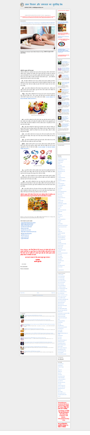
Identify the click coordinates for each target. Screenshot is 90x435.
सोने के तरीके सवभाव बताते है (61, 265)
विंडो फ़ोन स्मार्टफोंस (60, 346)
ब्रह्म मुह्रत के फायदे (60, 202)
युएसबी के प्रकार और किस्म (61, 341)
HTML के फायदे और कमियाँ (61, 276)
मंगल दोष (59, 208)
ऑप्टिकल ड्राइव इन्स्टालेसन (61, 302)
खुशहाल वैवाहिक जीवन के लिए (61, 171)
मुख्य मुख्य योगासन (60, 211)
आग (58, 368)
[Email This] (22, 264)
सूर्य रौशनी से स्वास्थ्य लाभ (25, 235)
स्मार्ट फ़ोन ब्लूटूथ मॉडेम (60, 352)
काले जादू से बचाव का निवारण (61, 376)
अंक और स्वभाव (60, 157)
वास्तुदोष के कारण (60, 231)
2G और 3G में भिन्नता (60, 274)
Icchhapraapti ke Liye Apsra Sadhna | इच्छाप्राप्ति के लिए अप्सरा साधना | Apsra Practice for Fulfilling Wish (66, 103)
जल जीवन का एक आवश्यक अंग (61, 379)
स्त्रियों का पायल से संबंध (25, 228)
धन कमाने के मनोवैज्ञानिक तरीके (61, 185)
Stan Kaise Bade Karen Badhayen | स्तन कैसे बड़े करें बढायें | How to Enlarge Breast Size (35, 346)
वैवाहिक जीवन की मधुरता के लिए (61, 236)
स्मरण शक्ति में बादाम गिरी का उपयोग (62, 394)
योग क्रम (59, 217)
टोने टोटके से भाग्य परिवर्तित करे (61, 180)
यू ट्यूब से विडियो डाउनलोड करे (61, 343)
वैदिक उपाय (59, 234)
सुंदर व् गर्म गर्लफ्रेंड (60, 391)
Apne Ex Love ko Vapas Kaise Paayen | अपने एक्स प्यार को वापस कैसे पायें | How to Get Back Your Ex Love (65, 110)
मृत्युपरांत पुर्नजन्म (60, 214)
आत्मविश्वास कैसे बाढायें (60, 160)
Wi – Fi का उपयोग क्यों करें (61, 290)
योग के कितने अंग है (60, 216)
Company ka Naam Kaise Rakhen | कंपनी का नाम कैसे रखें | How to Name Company (65, 83)
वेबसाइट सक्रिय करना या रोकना (62, 349)
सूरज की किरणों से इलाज (61, 260)
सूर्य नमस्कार (59, 262)
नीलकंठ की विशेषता (60, 188)
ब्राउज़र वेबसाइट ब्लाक (60, 328)
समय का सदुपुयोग (60, 256)
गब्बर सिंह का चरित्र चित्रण (61, 377)
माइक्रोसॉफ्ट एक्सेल (60, 335)
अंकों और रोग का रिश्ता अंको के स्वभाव (62, 159)
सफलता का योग (60, 254)
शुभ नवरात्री (59, 251)
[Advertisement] (37, 12)
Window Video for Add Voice (62, 296)
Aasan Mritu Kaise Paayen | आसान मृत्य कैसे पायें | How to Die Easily (33, 315)
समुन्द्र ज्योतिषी (60, 259)
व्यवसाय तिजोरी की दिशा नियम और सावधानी (28, 222)
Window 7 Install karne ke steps (62, 294)
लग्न (58, 228)
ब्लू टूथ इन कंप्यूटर (60, 330)
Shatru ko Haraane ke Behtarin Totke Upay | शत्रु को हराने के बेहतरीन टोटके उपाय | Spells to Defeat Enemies (38, 342)
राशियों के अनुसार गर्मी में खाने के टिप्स (27, 224)
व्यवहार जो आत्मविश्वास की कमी (61, 239)
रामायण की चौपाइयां (60, 223)
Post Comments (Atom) (39, 295)
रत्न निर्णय (59, 222)
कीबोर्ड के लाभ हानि (60, 311)
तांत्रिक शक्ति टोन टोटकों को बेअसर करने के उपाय (28, 231)
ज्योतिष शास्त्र (59, 179)
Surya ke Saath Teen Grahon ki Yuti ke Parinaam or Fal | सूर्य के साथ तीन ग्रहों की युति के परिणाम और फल (65, 118)
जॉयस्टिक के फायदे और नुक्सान (61, 316)
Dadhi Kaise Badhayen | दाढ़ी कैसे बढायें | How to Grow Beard (32, 351)
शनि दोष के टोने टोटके (60, 245)
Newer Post (22, 292)
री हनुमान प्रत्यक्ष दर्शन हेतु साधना (27, 233)
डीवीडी (59, 319)
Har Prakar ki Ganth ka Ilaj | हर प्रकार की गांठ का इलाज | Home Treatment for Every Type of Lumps (37, 319)
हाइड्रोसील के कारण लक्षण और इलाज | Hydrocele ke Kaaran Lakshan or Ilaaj (33, 328)
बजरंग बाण (59, 199)
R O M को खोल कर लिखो (61, 279)
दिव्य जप (59, 182)
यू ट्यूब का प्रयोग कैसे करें (25, 237)
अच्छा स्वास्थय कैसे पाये (60, 363)
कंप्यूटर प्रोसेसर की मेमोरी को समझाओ (62, 308)
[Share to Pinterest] (25, 264)
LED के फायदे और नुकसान (61, 277)
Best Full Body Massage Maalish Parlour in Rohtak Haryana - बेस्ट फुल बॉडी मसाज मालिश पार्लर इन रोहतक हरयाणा (37, 22)
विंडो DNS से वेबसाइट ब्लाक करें (62, 344)
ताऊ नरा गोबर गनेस (60, 380)
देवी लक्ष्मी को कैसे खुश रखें (61, 183)
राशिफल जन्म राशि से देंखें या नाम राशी (27, 225)
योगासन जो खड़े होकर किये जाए (61, 219)
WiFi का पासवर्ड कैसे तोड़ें (61, 293)
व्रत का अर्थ (59, 240)
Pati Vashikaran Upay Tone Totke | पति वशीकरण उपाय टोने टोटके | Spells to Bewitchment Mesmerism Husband (38, 333)
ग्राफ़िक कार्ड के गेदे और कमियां (61, 314)
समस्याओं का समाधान (60, 257)
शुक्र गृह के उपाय (60, 248)
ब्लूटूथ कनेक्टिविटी (60, 331)
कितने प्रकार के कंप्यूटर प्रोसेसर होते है (62, 310)
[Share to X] (23, 264)
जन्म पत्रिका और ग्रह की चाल (61, 177)
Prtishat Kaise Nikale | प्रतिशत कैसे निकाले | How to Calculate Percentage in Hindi (35, 337)
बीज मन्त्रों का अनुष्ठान (60, 200)
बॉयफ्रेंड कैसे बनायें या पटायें (61, 388)
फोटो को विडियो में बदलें (60, 325)
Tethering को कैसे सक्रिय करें (61, 285)
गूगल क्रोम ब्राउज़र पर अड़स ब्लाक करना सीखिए (63, 313)
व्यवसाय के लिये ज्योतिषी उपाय (61, 237)
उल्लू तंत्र (59, 163)
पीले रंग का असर (60, 194)
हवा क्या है (59, 396)
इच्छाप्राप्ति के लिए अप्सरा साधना (26, 230)
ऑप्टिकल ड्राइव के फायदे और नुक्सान (62, 305)
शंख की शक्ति (59, 242)
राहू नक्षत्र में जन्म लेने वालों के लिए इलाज (63, 225)
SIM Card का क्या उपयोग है (61, 282)
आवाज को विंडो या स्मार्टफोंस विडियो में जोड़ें (63, 299)
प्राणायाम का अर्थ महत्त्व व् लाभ (61, 197)
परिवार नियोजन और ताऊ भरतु (61, 382)
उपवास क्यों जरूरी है (60, 162)
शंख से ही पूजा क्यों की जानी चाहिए (62, 243)
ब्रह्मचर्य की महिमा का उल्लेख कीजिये (62, 203)
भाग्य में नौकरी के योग (60, 205)
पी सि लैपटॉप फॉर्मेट (60, 322)
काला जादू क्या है (60, 165)
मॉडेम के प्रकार (60, 338)
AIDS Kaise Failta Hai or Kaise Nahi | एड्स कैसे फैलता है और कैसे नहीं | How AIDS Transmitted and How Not (65, 69)
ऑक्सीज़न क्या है (60, 371)
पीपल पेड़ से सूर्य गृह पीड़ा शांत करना (62, 191)
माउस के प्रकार (60, 337)
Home (38, 292)
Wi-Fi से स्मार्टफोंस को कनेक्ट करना (62, 291)
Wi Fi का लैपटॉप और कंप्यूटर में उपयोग (62, 288)
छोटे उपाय (59, 174)
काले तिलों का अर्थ (60, 168)
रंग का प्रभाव (59, 220)
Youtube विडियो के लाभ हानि (61, 297)
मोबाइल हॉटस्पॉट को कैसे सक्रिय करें (62, 340)
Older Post (53, 292)
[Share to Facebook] (24, 264)
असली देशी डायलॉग (60, 365)
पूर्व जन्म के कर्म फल (60, 196)
